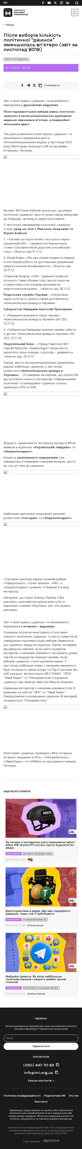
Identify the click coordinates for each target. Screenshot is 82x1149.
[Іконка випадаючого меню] (74, 12)
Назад (10, 24)
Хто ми (73, 1095)
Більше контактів (40, 1080)
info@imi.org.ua (38, 1072)
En (5, 2)
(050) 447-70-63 (38, 1065)
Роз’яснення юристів (34, 920)
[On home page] (12, 12)
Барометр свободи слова (37, 854)
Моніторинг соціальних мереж (40, 988)
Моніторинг (13, 854)
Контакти (41, 1101)
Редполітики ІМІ (54, 1095)
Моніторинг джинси (16, 59)
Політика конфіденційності (22, 1095)
